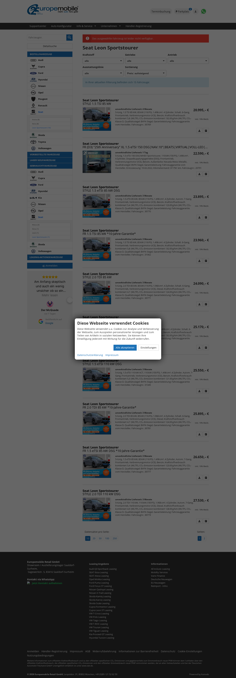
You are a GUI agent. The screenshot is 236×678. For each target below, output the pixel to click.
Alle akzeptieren (125, 347)
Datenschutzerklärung (90, 355)
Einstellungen (149, 347)
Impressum (112, 355)
